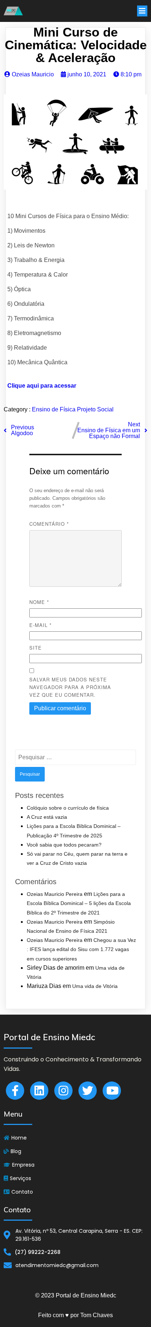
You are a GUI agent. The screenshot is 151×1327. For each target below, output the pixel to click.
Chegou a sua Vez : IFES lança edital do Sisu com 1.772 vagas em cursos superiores (81, 949)
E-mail (40, 624)
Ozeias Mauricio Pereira (54, 894)
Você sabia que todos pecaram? (64, 845)
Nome (39, 601)
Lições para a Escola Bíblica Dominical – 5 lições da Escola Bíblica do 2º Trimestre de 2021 (79, 903)
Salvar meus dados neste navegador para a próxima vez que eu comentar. (70, 687)
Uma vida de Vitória (95, 986)
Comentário (49, 523)
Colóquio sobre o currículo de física (68, 808)
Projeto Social (95, 409)
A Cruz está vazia (47, 817)
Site (35, 647)
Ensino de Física (54, 409)
